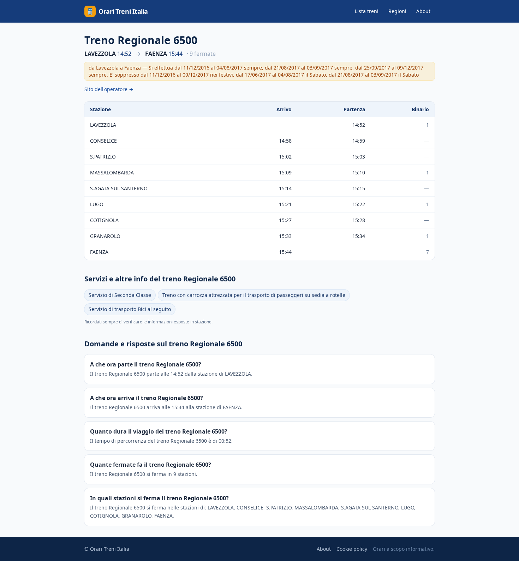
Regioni (397, 11)
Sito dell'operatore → (108, 89)
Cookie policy (351, 548)
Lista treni (366, 11)
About (423, 11)
